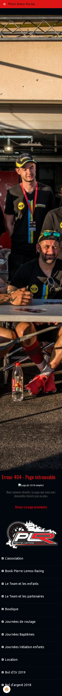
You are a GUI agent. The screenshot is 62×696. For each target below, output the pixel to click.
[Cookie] (6, 689)
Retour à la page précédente (31, 507)
